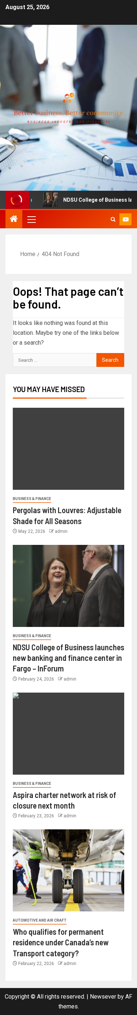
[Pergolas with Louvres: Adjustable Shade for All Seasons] (68, 449)
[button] (31, 219)
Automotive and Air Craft (39, 920)
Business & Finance (32, 499)
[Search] (113, 219)
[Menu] (31, 219)
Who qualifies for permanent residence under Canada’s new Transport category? (61, 942)
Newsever (103, 996)
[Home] (14, 219)
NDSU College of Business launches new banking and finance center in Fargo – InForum (68, 657)
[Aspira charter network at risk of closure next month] (68, 734)
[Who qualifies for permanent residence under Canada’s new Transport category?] (68, 870)
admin (61, 531)
